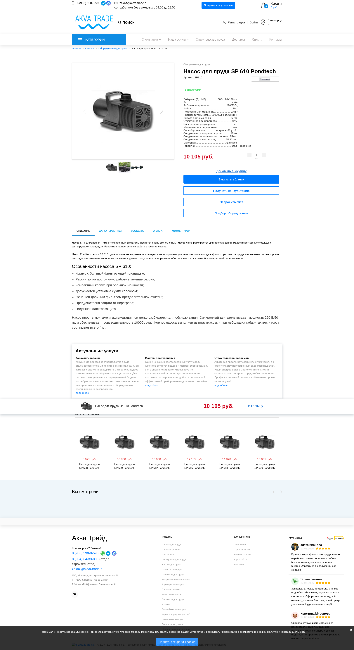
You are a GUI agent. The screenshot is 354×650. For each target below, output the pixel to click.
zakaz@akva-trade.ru (133, 3)
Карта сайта (240, 559)
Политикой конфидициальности (286, 631)
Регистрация (236, 22)
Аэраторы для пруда (173, 584)
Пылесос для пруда (172, 569)
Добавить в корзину (231, 171)
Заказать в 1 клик (231, 179)
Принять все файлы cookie (177, 642)
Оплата (257, 39)
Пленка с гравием (171, 549)
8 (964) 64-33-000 (85, 559)
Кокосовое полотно (172, 594)
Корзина (276, 3)
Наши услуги (177, 39)
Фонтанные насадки (172, 619)
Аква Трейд (89, 538)
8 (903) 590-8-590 (88, 3)
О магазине (240, 544)
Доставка (238, 39)
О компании (150, 39)
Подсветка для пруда (173, 599)
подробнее (82, 392)
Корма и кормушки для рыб (176, 614)
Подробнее (244, 145)
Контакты (275, 39)
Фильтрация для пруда (174, 559)
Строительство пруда (210, 39)
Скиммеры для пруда (173, 574)
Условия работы (242, 554)
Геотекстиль (168, 554)
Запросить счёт (231, 202)
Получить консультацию (218, 5)
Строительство (242, 549)
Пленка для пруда (171, 544)
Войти (254, 22)
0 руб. (274, 7)
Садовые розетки (171, 589)
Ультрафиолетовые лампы (176, 579)
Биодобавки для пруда (174, 609)
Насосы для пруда (171, 564)
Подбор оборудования (231, 213)
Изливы (166, 604)
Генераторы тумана (172, 624)
